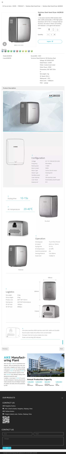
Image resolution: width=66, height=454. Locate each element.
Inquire (49, 41)
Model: (5, 56)
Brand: (33, 56)
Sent (7, 448)
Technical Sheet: (35, 58)
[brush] (49, 29)
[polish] (53, 29)
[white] (57, 29)
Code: (4, 58)
